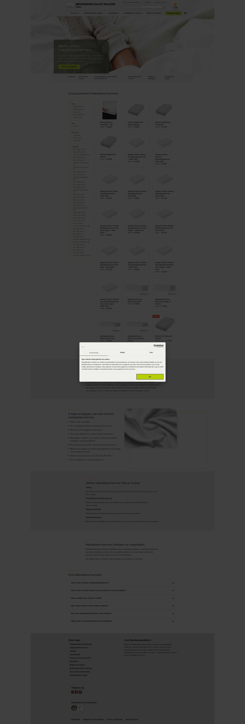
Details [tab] (122, 352)
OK (150, 376)
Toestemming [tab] (93, 353)
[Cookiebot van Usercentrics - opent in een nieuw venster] (155, 346)
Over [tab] (151, 352)
